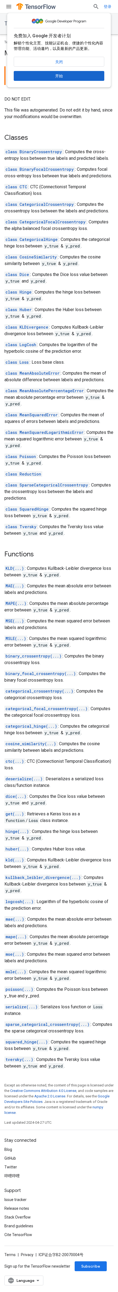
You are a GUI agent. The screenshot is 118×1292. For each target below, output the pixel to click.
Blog (8, 1149)
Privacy (27, 1255)
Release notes (16, 1208)
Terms (10, 1255)
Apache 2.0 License (49, 1096)
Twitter (10, 1167)
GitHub (10, 1158)
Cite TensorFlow (18, 1235)
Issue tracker (15, 1199)
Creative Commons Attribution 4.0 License (43, 1091)
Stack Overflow (17, 1217)
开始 (59, 75)
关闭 (59, 61)
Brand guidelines (18, 1226)
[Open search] (96, 6)
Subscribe (90, 1266)
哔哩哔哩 (12, 1176)
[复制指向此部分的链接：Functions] (39, 554)
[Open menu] (8, 6)
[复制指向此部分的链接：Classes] (33, 138)
